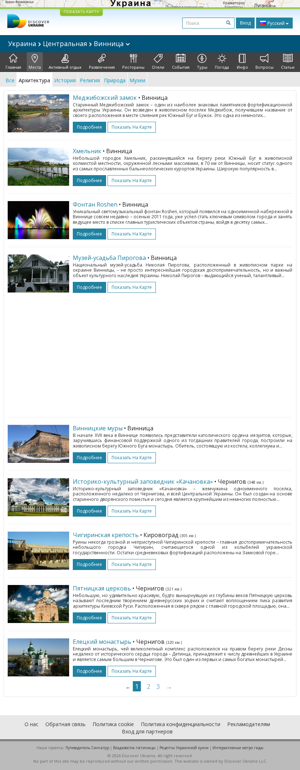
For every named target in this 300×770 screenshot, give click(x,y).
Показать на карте (132, 127)
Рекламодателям (248, 724)
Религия (90, 80)
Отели (158, 67)
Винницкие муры (98, 428)
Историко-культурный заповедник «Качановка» (143, 482)
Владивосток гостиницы (134, 747)
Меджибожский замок (105, 98)
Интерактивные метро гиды (238, 747)
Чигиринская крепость (106, 535)
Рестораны (133, 67)
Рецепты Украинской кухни (184, 747)
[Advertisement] (150, 351)
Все (10, 80)
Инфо (242, 67)
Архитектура (34, 80)
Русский (276, 23)
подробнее (89, 127)
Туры (202, 67)
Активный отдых (65, 67)
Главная (13, 67)
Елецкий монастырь (102, 642)
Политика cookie (113, 724)
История (65, 80)
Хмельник (87, 151)
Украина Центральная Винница (66, 43)
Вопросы (264, 67)
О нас (31, 724)
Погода (222, 67)
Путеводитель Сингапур (87, 747)
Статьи (288, 67)
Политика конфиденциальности (180, 724)
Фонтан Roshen (95, 204)
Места (35, 67)
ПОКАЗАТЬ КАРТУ (81, 11)
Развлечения (102, 67)
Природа (114, 80)
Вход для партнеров (147, 731)
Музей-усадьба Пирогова (109, 258)
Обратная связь (65, 724)
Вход (245, 23)
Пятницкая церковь (102, 588)
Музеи (137, 80)
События (181, 67)
